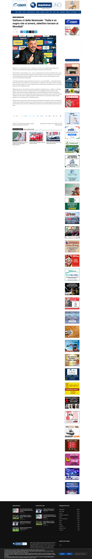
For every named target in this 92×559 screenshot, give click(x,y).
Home (16, 12)
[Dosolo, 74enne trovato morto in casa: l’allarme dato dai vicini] (54, 136)
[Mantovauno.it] (46, 5)
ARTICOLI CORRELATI (17, 129)
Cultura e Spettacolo (31, 12)
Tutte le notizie (74, 12)
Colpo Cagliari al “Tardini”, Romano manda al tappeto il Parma (25, 516)
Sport (51, 12)
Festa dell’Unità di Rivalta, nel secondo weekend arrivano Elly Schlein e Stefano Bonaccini (20, 143)
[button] (78, 12)
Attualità (47, 12)
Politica (24, 12)
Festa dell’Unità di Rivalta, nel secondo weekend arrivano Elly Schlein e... (26, 510)
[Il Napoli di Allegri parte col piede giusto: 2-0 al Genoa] (16, 523)
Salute (58, 12)
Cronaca (20, 12)
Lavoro (54, 12)
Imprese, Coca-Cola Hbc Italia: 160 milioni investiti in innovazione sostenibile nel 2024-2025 (23, 124)
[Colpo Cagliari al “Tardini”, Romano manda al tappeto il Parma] (16, 517)
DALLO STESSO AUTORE (29, 129)
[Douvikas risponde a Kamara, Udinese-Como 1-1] (16, 529)
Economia (42, 12)
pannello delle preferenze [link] (49, 556)
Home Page (18, 15)
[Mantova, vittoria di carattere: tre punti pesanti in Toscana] (37, 136)
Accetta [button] (62, 553)
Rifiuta (69, 553)
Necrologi (68, 12)
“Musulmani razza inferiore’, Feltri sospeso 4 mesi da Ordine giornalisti (51, 124)
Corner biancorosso (33, 140)
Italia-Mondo (62, 12)
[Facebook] (60, 545)
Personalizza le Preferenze (80, 553)
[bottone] (72, 60)
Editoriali (37, 12)
